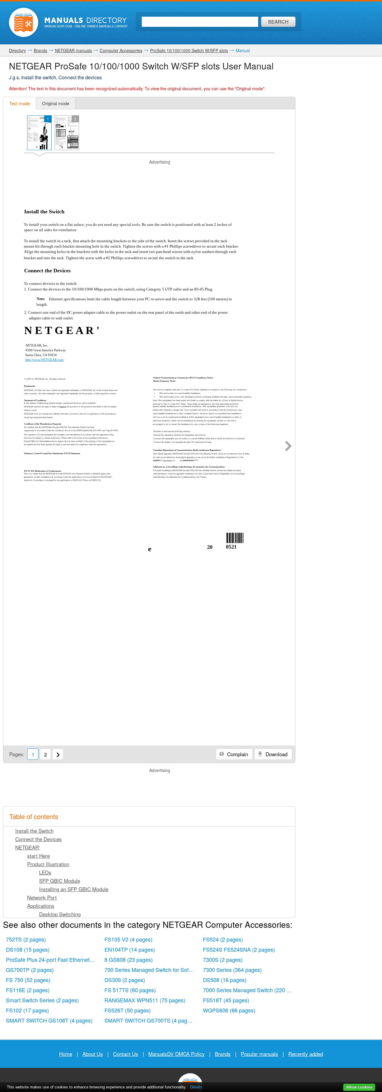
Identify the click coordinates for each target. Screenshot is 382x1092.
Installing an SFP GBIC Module (73, 889)
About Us (92, 1053)
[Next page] (288, 447)
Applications (40, 905)
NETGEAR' (27, 847)
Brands (223, 1053)
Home (65, 1053)
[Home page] (23, 22)
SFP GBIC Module (59, 880)
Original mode (55, 103)
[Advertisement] (149, 172)
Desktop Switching (60, 914)
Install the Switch (34, 830)
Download (275, 754)
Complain (237, 754)
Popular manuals (259, 1053)
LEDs (45, 872)
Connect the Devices (38, 839)
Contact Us (125, 1053)
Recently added (305, 1053)
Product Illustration (48, 864)
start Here (38, 855)
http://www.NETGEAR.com (44, 359)
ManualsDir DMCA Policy (176, 1053)
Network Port (42, 897)
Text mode (19, 103)
